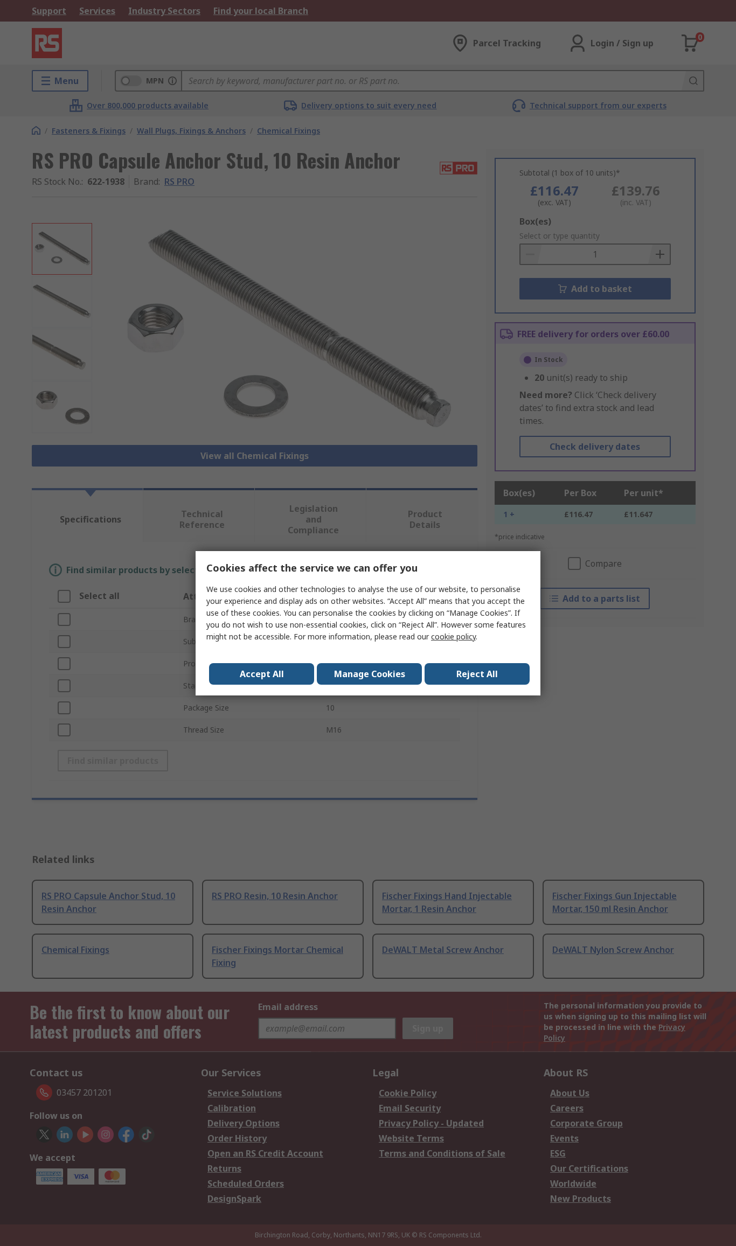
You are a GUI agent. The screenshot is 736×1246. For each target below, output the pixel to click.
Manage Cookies (369, 674)
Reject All (477, 674)
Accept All (262, 674)
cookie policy (453, 636)
